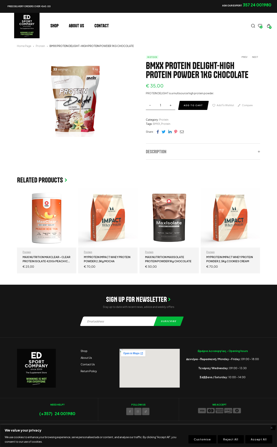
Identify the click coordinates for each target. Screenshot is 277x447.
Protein (40, 46)
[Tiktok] (145, 411)
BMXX (156, 123)
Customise (202, 439)
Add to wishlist (225, 105)
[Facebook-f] (130, 411)
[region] (138, 436)
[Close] (273, 428)
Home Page (24, 46)
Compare (247, 105)
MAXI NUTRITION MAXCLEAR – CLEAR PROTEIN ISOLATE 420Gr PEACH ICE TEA (46, 261)
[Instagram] (138, 411)
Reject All (230, 439)
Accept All (259, 439)
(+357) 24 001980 (57, 413)
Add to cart (193, 105)
